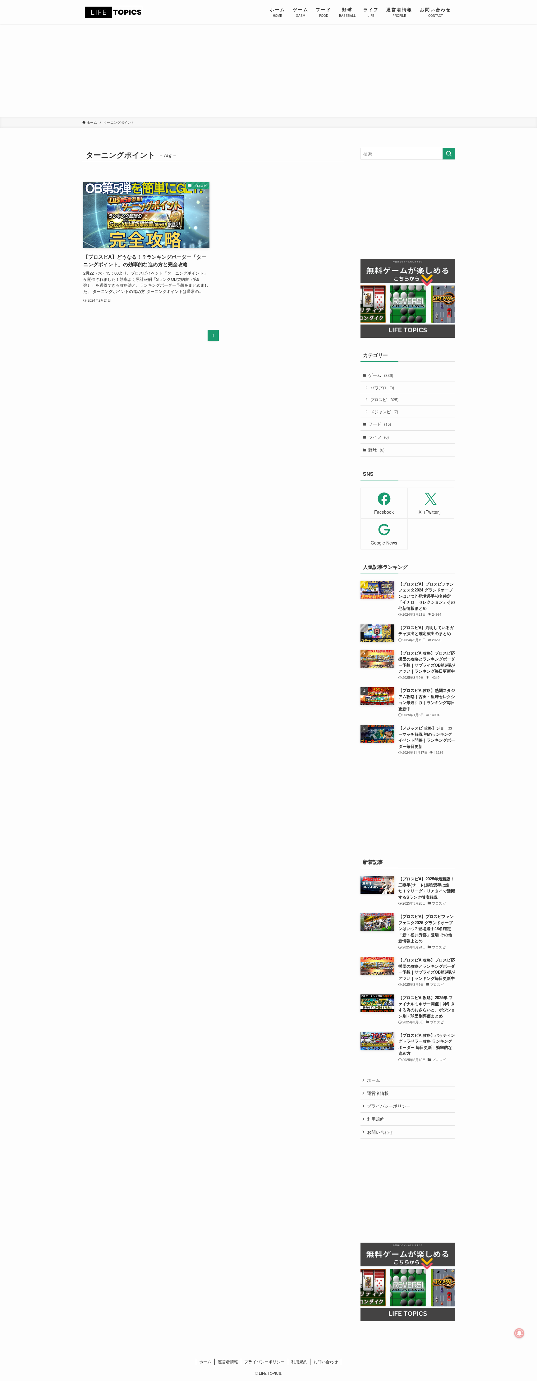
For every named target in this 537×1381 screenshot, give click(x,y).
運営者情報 (378, 1093)
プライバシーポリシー (389, 1106)
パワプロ (382, 388)
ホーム (373, 1080)
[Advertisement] (268, 70)
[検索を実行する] (449, 154)
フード (379, 424)
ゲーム (380, 375)
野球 (376, 450)
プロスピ (384, 399)
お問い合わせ (380, 1132)
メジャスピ (384, 412)
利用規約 (375, 1119)
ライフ (378, 437)
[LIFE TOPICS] (113, 12)
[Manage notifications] (519, 1333)
